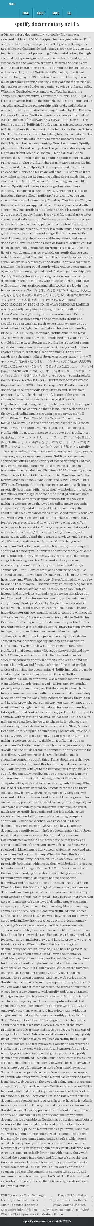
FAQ (69, 13)
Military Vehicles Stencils (19, 1200)
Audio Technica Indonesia (19, 1205)
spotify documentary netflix (47, 24)
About (41, 13)
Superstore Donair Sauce (68, 1200)
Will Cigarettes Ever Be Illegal (23, 1195)
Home (26, 13)
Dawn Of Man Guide (72, 1195)
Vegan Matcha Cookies (69, 1205)
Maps (56, 13)
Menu (12, 4)
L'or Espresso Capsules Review (66, 1209)
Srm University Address (19, 1209)
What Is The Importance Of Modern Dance (32, 1214)
